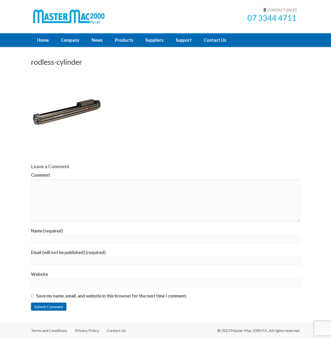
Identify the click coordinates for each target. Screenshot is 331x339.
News (97, 40)
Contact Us (215, 40)
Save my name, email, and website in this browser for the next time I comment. (111, 295)
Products (124, 40)
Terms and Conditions (49, 330)
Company (70, 40)
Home (43, 40)
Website (39, 274)
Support (184, 40)
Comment (40, 175)
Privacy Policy (87, 330)
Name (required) (47, 230)
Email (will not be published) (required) (68, 252)
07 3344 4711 (271, 18)
